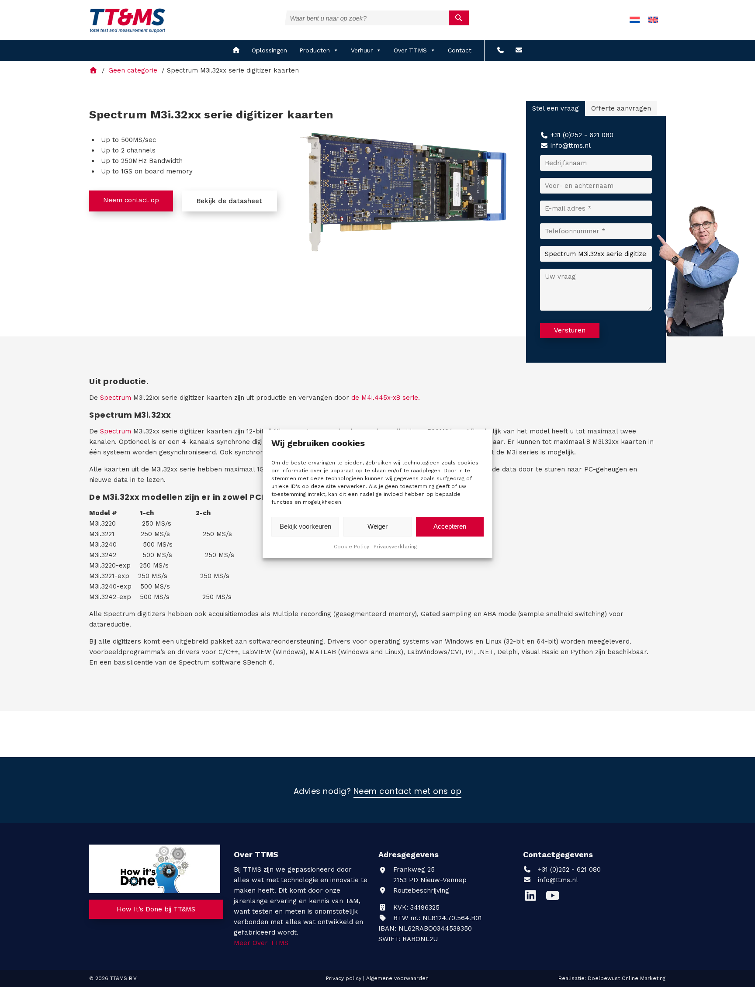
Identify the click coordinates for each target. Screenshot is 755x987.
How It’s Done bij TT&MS (156, 909)
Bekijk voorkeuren (305, 526)
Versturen (569, 330)
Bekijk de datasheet (229, 201)
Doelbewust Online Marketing (626, 978)
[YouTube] (555, 898)
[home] (236, 50)
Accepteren (449, 526)
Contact (459, 50)
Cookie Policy (351, 547)
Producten (314, 50)
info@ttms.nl (571, 145)
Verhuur (362, 50)
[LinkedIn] (534, 898)
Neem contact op (131, 200)
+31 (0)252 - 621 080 (582, 135)
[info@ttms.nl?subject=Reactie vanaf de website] (518, 50)
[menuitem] (634, 20)
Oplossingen (269, 50)
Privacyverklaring (395, 547)
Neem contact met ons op (407, 792)
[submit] (459, 17)
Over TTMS (410, 50)
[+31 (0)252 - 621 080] (500, 50)
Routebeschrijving (420, 890)
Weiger (377, 526)
